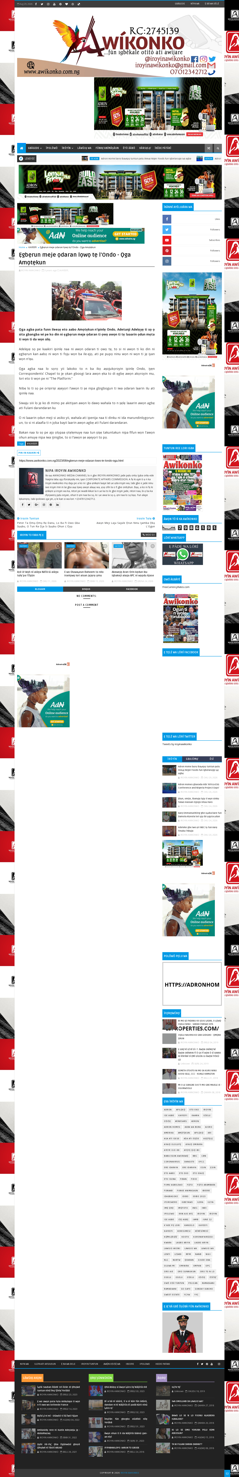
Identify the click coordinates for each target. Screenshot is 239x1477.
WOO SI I (150, 534)
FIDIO (194, 1179)
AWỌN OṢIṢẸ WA (112, 1363)
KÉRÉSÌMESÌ (201, 1231)
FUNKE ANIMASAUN (187, 1190)
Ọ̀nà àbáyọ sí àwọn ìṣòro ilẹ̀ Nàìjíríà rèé (125, 1387)
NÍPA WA (195, 3)
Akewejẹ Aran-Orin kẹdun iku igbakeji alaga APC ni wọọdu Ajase (133, 573)
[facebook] (35, 4)
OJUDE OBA (204, 1260)
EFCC (201, 1161)
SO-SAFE (186, 1289)
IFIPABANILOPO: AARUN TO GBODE (121, 1447)
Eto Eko (194, 1109)
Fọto (190, 1185)
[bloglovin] (66, 4)
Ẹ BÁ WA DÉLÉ (212, 3)
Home (22, 247)
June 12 (207, 1219)
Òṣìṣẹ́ (213, 1277)
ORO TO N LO (207, 1271)
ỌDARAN (189, 1260)
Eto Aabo (169, 1173)
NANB (198, 1254)
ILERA (200, 1202)
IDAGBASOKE (171, 1196)
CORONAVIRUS (172, 1161)
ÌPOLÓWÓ (52, 148)
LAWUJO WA (207, 1248)
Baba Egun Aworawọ (176, 1156)
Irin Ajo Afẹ (186, 1213)
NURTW (177, 1260)
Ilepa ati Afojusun (45, 1363)
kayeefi (203, 1225)
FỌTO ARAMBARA (206, 1185)
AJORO (208, 1127)
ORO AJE (168, 1271)
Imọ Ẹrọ (169, 1208)
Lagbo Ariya (183, 1242)
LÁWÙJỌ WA (85, 148)
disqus (86, 589)
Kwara (195, 1115)
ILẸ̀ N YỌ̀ (176, 1387)
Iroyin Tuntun (89, 1363)
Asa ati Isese (172, 1138)
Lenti (167, 1254)
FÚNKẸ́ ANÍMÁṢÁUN (107, 148)
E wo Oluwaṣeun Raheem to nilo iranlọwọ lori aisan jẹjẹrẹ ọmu (84, 573)
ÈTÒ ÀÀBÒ (129, 148)
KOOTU (185, 1237)
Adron (161, 158)
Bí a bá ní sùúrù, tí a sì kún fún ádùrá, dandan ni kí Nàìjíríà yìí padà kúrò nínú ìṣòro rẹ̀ (125, 1405)
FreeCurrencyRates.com (175, 587)
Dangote (189, 1161)
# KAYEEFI (32, 443)
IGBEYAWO (187, 1202)
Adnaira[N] (136, 230)
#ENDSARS (181, 1121)
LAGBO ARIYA (201, 1242)
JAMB (195, 1219)
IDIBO (185, 1196)
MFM (188, 1254)
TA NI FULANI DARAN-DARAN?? (187, 1444)
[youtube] (54, 4)
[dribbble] (72, 4)
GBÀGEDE (180, 3)
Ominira (184, 1265)
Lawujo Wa (191, 1248)
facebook (132, 589)
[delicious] (78, 4)
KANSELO (189, 1225)
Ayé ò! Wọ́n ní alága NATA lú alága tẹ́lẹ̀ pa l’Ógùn (37, 573)
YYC (196, 1294)
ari (210, 1133)
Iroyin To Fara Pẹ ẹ (32, 535)
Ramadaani (208, 1283)
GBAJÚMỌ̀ (192, 759)
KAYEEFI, (64, 270)
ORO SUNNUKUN (187, 1271)
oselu (167, 1277)
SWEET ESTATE (172, 1294)
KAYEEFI (33, 247)
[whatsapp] (215, 1362)
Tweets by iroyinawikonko (177, 744)
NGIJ (208, 1254)
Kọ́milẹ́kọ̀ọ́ (170, 1237)
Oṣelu (207, 1115)
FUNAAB (168, 1190)
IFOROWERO (170, 1202)
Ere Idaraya (171, 1167)
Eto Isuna (170, 1179)
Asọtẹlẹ (208, 1138)
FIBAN (183, 1179)
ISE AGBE (169, 1219)
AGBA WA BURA (193, 1127)
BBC (195, 1156)
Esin (203, 1167)
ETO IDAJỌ (198, 1173)
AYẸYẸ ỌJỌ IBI (192, 1150)
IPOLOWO (169, 1213)
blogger (40, 589)
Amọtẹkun (184, 1133)
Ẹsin (213, 1167)
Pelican (193, 1283)
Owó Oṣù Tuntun (174, 1283)
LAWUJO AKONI (172, 1248)
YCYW (187, 1294)
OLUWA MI (169, 1265)
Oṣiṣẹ (167, 1121)
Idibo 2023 (199, 1196)
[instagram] (48, 4)
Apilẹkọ (180, 1109)
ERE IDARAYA (189, 1167)
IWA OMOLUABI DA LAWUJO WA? (187, 1401)
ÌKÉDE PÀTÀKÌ (163, 148)
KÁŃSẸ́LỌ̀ (145, 148)
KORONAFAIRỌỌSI (203, 1237)
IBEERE (206, 1190)
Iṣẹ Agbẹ (183, 1219)
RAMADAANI (170, 1289)
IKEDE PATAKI (162, 1363)
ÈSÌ (212, 759)
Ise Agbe (47, 158)
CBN (204, 1156)
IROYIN (207, 1109)
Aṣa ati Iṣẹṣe (191, 1138)
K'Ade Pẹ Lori (172, 1225)
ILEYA (211, 1202)
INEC (195, 1208)
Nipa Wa (24, 1363)
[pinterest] (60, 4)
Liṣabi (178, 1254)
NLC (166, 1260)
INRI (204, 1208)
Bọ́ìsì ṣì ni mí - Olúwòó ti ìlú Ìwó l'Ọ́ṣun (57, 1415)
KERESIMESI (184, 1231)
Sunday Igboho (204, 1289)
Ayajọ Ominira (194, 1144)
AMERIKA (169, 1133)
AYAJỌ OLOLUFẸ (172, 1144)
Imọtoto (183, 1208)
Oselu (179, 1277)
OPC (208, 1265)
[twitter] (42, 4)
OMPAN (197, 1265)
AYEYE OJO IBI (172, 1150)
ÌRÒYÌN (66, 148)
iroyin (201, 1213)
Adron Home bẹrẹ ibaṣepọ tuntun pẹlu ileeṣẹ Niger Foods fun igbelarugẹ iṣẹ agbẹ (99, 158)
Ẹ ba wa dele (68, 1363)
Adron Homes (172, 1127)
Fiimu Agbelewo (173, 1185)
